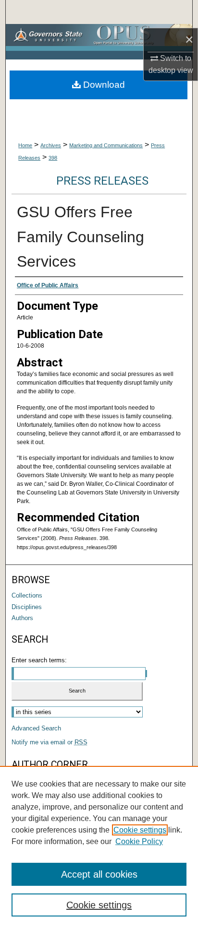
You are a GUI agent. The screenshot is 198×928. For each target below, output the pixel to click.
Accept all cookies (99, 874)
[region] (99, 847)
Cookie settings (139, 830)
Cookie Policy (139, 841)
